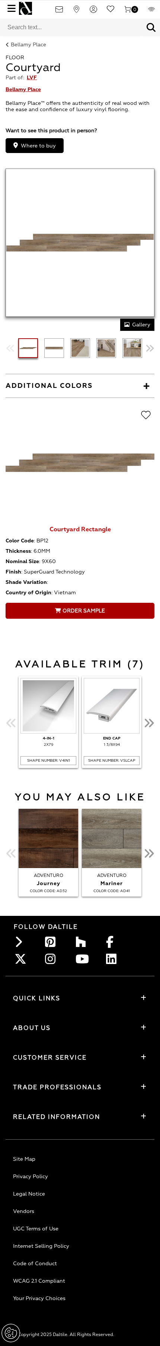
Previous (10, 348)
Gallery (141, 325)
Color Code (20, 541)
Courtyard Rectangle (80, 529)
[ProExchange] (151, 11)
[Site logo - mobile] (25, 8)
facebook (113, 941)
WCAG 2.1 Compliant (39, 1281)
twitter (22, 958)
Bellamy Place (28, 44)
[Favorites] (110, 11)
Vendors (23, 1211)
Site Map (24, 1159)
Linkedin (113, 958)
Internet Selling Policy (41, 1246)
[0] (127, 11)
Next (149, 348)
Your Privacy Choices (39, 1298)
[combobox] (71, 27)
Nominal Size (22, 561)
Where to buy (38, 146)
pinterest (52, 941)
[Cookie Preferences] (10, 1333)
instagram (52, 958)
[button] (151, 27)
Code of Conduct (35, 1263)
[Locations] (76, 11)
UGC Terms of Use (35, 1229)
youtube (83, 958)
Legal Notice (29, 1194)
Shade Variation (26, 582)
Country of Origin (28, 592)
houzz (83, 941)
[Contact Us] (59, 11)
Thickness (18, 551)
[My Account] (93, 11)
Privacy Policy (30, 1176)
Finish (13, 572)
